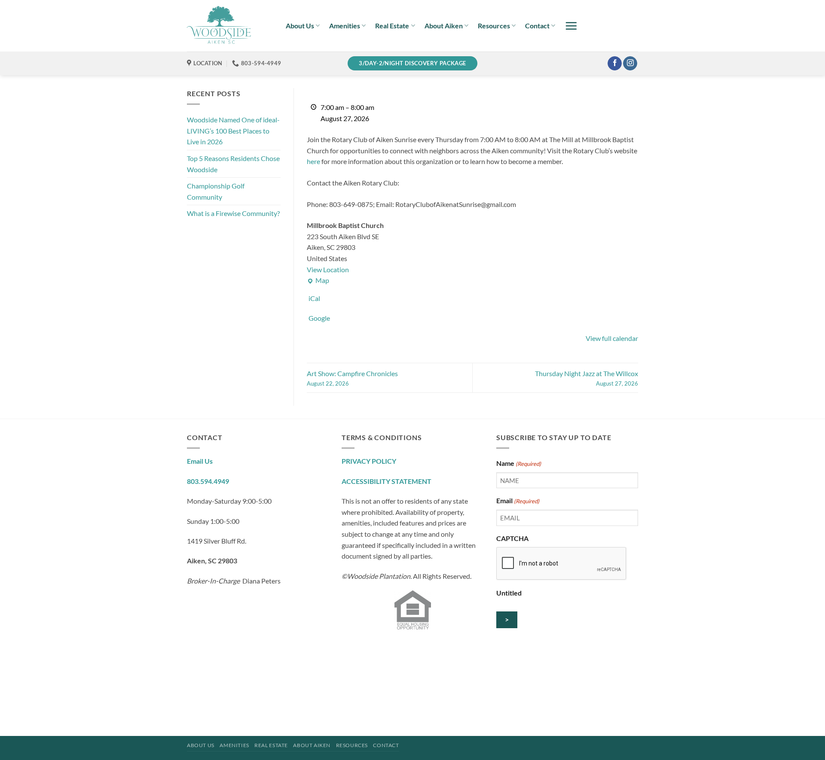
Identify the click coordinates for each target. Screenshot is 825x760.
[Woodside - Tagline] (230, 26)
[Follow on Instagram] (630, 63)
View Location (328, 269)
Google (319, 318)
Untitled (509, 593)
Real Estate (392, 25)
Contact (537, 25)
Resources (494, 25)
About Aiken (444, 25)
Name (518, 463)
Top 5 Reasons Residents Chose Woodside (233, 163)
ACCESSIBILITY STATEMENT (386, 481)
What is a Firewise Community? (233, 213)
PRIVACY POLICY (369, 461)
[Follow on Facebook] (615, 63)
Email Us (200, 461)
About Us (300, 25)
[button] (571, 26)
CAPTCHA (512, 538)
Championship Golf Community (215, 191)
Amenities (344, 25)
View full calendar (612, 338)
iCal (314, 298)
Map (318, 281)
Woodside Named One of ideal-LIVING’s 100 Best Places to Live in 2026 (233, 131)
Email (517, 500)
